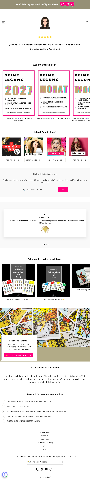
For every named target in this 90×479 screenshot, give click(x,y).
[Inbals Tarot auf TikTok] (50, 469)
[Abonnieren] (61, 462)
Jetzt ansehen (56, 160)
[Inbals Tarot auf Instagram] (37, 469)
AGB (45, 446)
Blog (45, 449)
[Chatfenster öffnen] (5, 474)
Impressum (45, 439)
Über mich (45, 436)
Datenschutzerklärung (45, 442)
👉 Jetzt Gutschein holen (18, 355)
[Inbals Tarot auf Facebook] (42, 469)
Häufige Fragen (45, 432)
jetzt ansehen (11, 160)
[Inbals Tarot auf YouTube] (46, 469)
